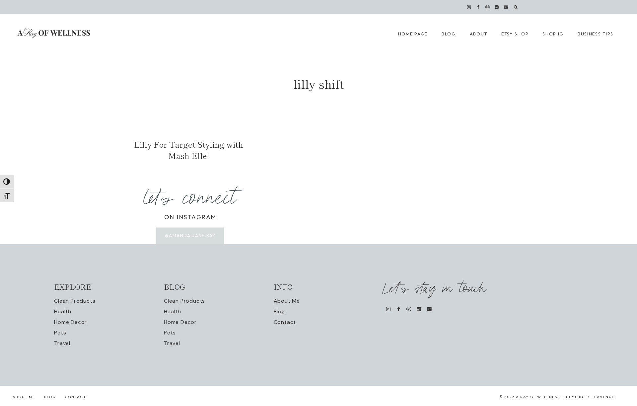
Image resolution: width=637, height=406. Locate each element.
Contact (285, 322)
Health (62, 311)
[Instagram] (468, 7)
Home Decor (70, 322)
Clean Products (74, 300)
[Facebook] (478, 7)
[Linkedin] (497, 7)
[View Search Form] (515, 7)
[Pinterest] (487, 7)
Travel (62, 343)
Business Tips (595, 33)
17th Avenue (599, 396)
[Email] (506, 7)
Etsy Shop (515, 33)
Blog (279, 311)
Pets (60, 332)
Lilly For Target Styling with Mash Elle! (188, 149)
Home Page (413, 33)
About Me (287, 300)
